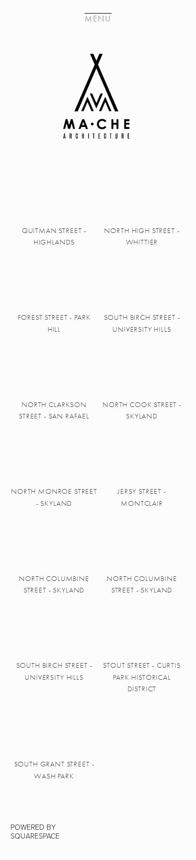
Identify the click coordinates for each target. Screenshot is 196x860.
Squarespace (35, 836)
